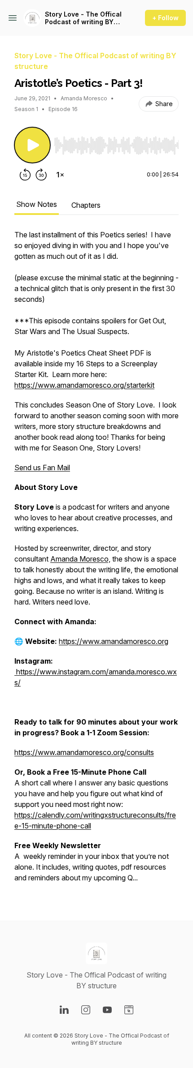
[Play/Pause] (32, 145)
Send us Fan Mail (42, 467)
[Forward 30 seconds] (41, 174)
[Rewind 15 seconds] (25, 174)
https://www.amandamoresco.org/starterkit (84, 385)
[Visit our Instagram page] (85, 1009)
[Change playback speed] (60, 174)
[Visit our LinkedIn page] (64, 1009)
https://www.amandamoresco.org (113, 641)
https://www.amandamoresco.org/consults (84, 752)
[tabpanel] (96, 560)
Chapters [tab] (86, 205)
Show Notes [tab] (36, 204)
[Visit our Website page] (128, 1009)
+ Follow (165, 17)
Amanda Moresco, (80, 558)
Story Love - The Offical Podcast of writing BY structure (83, 18)
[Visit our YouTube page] (107, 1009)
